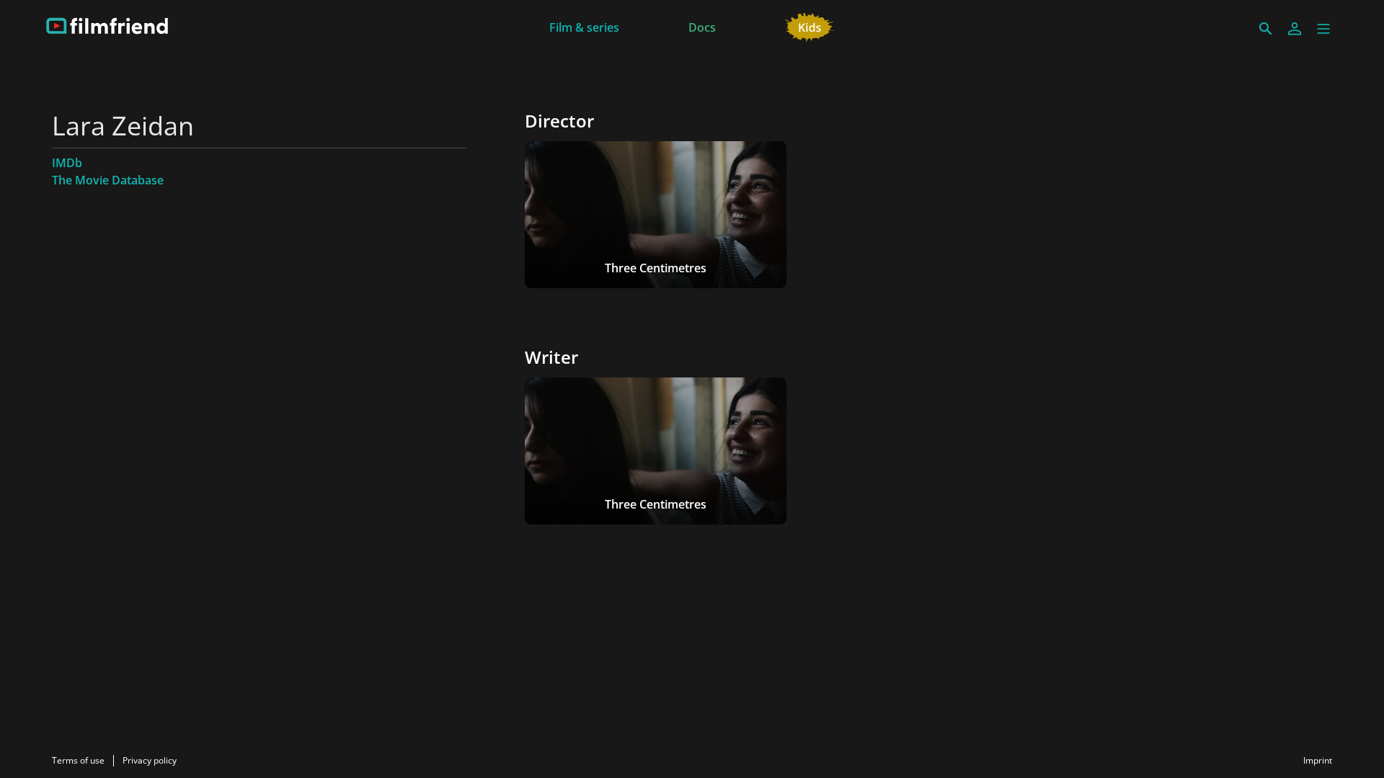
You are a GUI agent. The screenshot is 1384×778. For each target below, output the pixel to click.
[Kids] (810, 26)
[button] (1323, 28)
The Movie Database (108, 180)
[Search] (1265, 28)
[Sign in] (1294, 28)
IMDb (67, 163)
